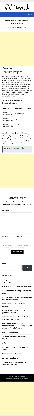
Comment (7, 210)
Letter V (5, 343)
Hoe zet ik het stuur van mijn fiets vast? (17, 286)
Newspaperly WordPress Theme (17, 379)
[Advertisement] (17, 49)
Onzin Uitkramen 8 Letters (11, 354)
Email (20, 237)
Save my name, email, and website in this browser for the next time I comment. (16, 246)
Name (5, 237)
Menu (30, 14)
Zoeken (5, 263)
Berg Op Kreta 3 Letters (11, 358)
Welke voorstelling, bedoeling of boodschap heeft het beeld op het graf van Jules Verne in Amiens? (17, 325)
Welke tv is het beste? (10, 332)
